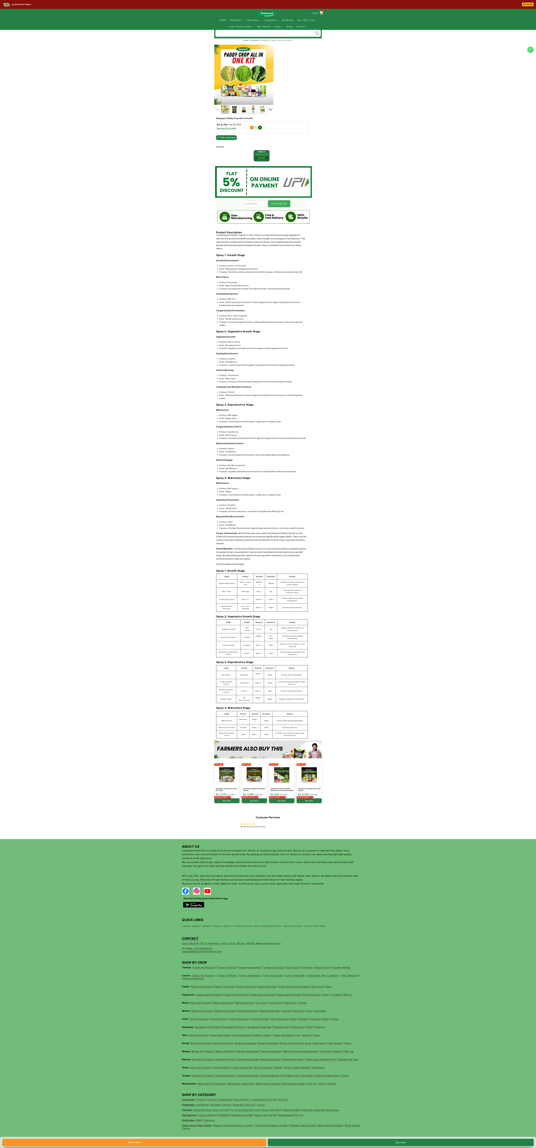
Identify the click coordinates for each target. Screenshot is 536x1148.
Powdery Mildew (341, 967)
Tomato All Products (203, 967)
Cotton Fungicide (272, 975)
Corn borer (261, 1002)
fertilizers (255, 40)
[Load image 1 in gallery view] (225, 109)
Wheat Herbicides (270, 1010)
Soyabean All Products (207, 1027)
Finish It (283, 1099)
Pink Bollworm (350, 975)
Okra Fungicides (241, 1035)
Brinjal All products (201, 1043)
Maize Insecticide (223, 1002)
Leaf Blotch (318, 1067)
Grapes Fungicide (269, 1075)
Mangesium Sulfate (242, 1115)
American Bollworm (193, 978)
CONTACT (190, 938)
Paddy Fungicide (246, 986)
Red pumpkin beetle (294, 1083)
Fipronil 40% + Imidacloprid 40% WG (256, 1099)
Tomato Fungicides (273, 967)
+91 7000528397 (202, 948)
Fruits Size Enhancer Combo (271, 1125)
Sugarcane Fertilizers (236, 994)
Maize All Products (200, 1002)
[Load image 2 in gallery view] (234, 109)
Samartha (238, 1104)
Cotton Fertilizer (226, 975)
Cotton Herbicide (295, 975)
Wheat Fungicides (248, 1010)
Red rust (349, 1051)
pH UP (273, 1115)
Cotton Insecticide (249, 975)
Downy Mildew (301, 1067)
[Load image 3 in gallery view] (244, 109)
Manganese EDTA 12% (291, 1115)
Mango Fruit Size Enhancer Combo (233, 1125)
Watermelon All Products (211, 1083)
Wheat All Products (201, 1010)
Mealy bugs (312, 1059)
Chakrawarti (226, 1099)
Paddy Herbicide (266, 986)
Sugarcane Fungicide (289, 994)
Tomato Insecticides (249, 967)
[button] (236, 20)
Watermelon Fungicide (268, 1083)
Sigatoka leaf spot (348, 1059)
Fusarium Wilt (281, 1027)
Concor (261, 1104)
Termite (286, 1010)
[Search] (317, 33)
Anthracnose (298, 1027)
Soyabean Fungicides (259, 1027)
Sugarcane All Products (209, 994)
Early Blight (292, 967)
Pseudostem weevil (293, 1059)
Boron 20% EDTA (271, 1110)
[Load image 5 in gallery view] (262, 109)
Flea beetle (307, 1075)
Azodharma (202, 1104)
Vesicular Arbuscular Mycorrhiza (320, 1110)
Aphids (303, 1002)
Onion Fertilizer (221, 1067)
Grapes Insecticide (247, 1075)
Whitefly (303, 1019)
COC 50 (249, 1104)
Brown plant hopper (298, 986)
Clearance (209, 1120)
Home (245, 40)
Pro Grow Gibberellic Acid (245, 1110)
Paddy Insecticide (224, 986)
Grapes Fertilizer (225, 1075)
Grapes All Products (203, 1075)
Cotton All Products (203, 975)
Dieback (337, 1051)
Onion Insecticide (242, 1067)
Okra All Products (198, 1035)
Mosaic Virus (322, 967)
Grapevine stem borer (327, 1075)
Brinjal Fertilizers (223, 1043)
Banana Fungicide (270, 1059)
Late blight (320, 1010)
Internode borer (311, 994)
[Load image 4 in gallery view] (253, 109)
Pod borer (319, 1027)
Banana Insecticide (248, 1059)
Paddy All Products (201, 986)
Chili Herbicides (280, 1019)
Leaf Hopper (335, 1043)
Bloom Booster (292, 1110)
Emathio (212, 1099)
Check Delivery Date (279, 204)
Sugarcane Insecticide (263, 994)
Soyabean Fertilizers (234, 1027)
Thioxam (201, 1099)
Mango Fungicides (271, 1051)
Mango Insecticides (248, 1051)
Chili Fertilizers (219, 1019)
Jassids (306, 1035)
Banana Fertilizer (226, 1059)
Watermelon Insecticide (240, 1083)
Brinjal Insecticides (245, 1043)
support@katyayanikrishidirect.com (202, 951)
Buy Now (401, 1142)
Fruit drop (325, 1051)
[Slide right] (270, 109)
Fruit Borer (307, 967)
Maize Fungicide (244, 1002)
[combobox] (268, 33)
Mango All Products (202, 1051)
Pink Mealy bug (290, 1075)
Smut (326, 994)
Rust (309, 1010)
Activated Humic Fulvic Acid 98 (210, 1110)
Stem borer (317, 986)
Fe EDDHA (223, 1115)
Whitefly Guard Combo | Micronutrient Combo (316, 1125)
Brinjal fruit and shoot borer (295, 1043)
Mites (294, 1019)
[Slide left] (217, 109)
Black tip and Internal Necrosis (300, 1051)
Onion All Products (200, 1067)
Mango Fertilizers (225, 1051)
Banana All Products (203, 1059)
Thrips (281, 986)
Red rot (348, 994)
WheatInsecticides (225, 1010)
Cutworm (334, 975)
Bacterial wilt (328, 1059)
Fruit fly (311, 1083)
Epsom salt (261, 1115)
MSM (199, 1120)
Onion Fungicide (263, 1067)
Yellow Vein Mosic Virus (286, 1035)
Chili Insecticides (239, 1019)
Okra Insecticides (220, 1035)
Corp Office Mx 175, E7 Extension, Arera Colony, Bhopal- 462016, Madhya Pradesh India (231, 943)
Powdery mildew (319, 1019)
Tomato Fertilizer (226, 967)
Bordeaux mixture (221, 1104)
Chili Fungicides (260, 1019)
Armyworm (276, 1002)
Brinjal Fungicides (268, 1043)
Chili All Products (199, 1019)
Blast (329, 986)
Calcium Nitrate (207, 1115)
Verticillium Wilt (317, 975)
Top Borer (336, 994)
